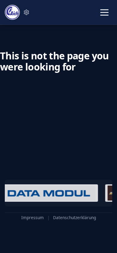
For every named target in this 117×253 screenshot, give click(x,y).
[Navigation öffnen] (104, 12)
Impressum (32, 217)
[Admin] (26, 12)
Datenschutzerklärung (74, 217)
